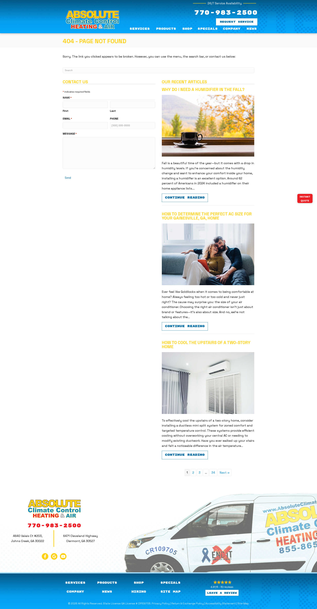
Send (68, 177)
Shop (187, 29)
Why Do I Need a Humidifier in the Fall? (203, 89)
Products (166, 29)
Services (140, 29)
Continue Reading (186, 198)
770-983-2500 (226, 13)
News (252, 29)
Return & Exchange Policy (187, 603)
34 (213, 472)
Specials (208, 29)
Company (231, 29)
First (65, 110)
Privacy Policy (161, 603)
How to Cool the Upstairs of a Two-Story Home (206, 344)
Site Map (243, 603)
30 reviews (226, 587)
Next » (224, 472)
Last (113, 110)
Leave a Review (222, 593)
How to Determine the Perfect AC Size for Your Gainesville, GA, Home (207, 216)
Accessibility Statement (220, 603)
